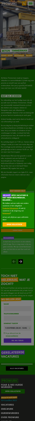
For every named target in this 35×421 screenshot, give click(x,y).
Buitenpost (6, 213)
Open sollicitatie (14, 224)
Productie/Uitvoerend (10, 208)
